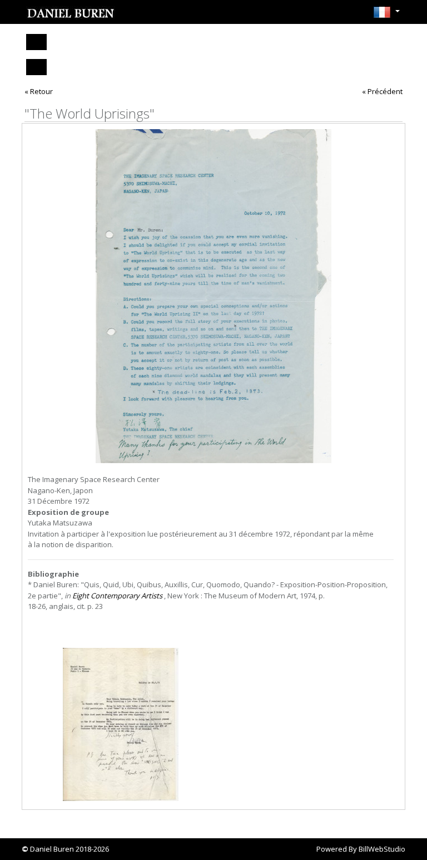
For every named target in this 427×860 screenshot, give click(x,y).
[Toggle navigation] (36, 42)
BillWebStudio (382, 849)
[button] (386, 16)
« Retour (38, 91)
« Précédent (382, 91)
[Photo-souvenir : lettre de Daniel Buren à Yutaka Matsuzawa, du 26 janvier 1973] (120, 724)
